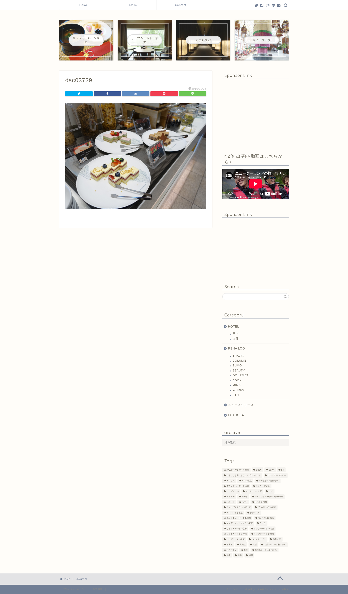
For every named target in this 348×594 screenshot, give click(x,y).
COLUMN (239, 360)
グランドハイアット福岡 (238, 486)
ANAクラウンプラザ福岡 (238, 470)
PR (282, 470)
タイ (271, 491)
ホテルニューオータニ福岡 (239, 518)
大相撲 (243, 545)
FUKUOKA (236, 415)
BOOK (237, 380)
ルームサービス (259, 539)
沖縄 (229, 555)
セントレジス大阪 (254, 491)
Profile (133, 4)
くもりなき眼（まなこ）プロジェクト (244, 475)
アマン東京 (247, 481)
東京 (246, 550)
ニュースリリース (241, 405)
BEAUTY (239, 370)
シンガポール (233, 491)
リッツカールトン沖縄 (237, 534)
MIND (237, 385)
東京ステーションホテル (266, 550)
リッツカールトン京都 (237, 528)
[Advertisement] (255, 113)
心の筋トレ (232, 550)
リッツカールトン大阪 (264, 528)
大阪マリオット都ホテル (275, 545)
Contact (180, 4)
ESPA (271, 470)
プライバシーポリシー (74, 589)
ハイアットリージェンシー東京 (269, 497)
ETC (236, 395)
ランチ (263, 523)
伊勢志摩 (277, 539)
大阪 (255, 545)
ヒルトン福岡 (261, 502)
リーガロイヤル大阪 (236, 539)
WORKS (238, 390)
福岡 (251, 555)
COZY (259, 470)
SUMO (237, 365)
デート (245, 497)
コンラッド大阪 (263, 486)
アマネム (231, 481)
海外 (236, 338)
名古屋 (230, 545)
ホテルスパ (255, 513)
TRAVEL (238, 355)
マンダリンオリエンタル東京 (240, 523)
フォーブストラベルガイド (239, 507)
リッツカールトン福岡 (264, 534)
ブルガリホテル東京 (267, 507)
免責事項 (98, 589)
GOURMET (241, 375)
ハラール (231, 502)
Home (83, 4)
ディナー (231, 497)
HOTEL (233, 326)
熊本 (240, 555)
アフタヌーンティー (277, 475)
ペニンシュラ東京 (235, 513)
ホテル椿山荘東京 (266, 518)
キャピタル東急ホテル (269, 481)
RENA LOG (236, 348)
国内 (236, 333)
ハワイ (245, 502)
